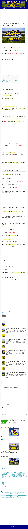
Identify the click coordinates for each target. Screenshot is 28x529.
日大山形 (13, 497)
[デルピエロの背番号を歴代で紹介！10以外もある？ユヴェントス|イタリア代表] (3, 352)
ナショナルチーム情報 (4, 485)
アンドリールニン (8, 492)
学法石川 (11, 497)
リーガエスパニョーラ (13, 496)
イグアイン (11, 492)
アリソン (5, 492)
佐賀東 (3, 497)
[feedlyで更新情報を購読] (3, 316)
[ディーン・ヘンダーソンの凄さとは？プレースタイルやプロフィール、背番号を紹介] (3, 346)
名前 (3, 396)
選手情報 (3, 483)
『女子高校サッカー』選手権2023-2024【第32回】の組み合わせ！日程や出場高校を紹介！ (14, 473)
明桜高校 (14, 497)
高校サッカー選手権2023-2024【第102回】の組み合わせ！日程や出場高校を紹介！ (13, 472)
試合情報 (3, 484)
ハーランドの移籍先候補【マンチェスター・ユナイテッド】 (10, 80)
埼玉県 (6, 497)
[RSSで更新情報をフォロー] (5, 316)
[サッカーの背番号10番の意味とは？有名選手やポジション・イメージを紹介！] (3, 330)
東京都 (18, 497)
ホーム (7, 526)
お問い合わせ (19, 526)
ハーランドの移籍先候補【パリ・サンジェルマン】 (9, 79)
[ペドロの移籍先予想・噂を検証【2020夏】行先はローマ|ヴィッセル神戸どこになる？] (3, 357)
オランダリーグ (18, 492)
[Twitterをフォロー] (2, 316)
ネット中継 (9, 495)
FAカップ (2, 492)
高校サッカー (3, 481)
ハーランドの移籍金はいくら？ (6, 81)
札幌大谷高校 (16, 497)
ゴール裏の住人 (14, 527)
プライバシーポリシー (15, 526)
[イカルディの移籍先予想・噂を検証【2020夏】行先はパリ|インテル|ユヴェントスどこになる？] (3, 335)
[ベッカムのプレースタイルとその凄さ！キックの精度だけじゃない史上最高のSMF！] (3, 374)
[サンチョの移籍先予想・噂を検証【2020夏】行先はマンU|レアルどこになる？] (3, 368)
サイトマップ (10, 526)
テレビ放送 (20, 493)
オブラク (16, 492)
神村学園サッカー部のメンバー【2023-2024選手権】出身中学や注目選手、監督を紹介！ (13, 475)
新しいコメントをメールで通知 (6, 404)
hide (11, 75)
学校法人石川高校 (8, 497)
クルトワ (24, 492)
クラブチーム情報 (4, 486)
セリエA (12, 493)
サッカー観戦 (3, 487)
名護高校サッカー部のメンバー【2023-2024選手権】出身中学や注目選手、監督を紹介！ (13, 474)
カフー (20, 492)
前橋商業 (4, 497)
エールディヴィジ (13, 492)
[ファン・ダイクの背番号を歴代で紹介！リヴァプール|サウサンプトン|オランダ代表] (3, 324)
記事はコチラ (3, 439)
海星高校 (20, 497)
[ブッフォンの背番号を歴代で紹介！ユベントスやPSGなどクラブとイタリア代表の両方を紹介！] (3, 341)
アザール (3, 492)
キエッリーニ (22, 492)
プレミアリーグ (22, 495)
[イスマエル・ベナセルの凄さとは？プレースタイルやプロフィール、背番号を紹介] (3, 363)
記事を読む (7, 332)
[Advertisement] (14, 17)
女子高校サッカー (4, 482)
